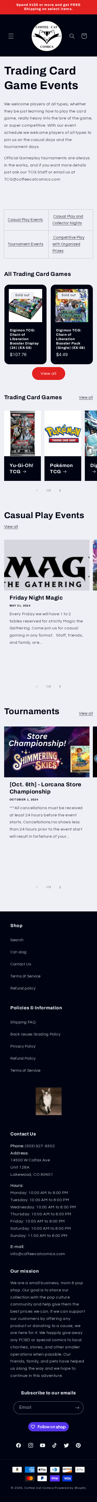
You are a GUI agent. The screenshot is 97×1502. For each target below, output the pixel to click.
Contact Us (20, 964)
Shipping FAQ (23, 1022)
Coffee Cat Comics (39, 1488)
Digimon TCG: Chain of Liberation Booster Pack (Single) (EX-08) (70, 339)
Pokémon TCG (61, 468)
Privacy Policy (23, 1046)
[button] (11, 36)
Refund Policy (22, 1058)
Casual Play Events (25, 220)
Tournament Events (25, 244)
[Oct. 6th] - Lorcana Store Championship (45, 788)
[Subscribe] (77, 1407)
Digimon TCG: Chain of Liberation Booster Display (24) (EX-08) (24, 339)
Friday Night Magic (36, 598)
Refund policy (22, 988)
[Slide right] (60, 490)
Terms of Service (25, 976)
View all (48, 373)
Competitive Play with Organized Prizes (69, 244)
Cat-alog (18, 952)
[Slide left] (36, 490)
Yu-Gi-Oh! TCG (22, 468)
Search (17, 940)
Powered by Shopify (70, 1488)
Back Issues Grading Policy (35, 1034)
